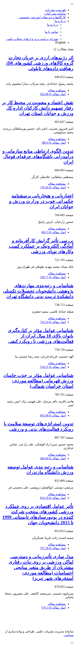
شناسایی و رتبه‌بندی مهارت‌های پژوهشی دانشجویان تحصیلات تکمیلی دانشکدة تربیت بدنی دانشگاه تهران (38, 291)
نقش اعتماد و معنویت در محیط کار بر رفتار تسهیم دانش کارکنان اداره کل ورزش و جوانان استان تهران (37, 108)
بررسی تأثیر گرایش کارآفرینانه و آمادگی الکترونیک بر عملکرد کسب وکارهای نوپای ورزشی (41, 246)
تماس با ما (51, 31)
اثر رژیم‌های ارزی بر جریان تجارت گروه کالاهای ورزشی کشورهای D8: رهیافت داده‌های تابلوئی (39, 63)
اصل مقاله (53, 94)
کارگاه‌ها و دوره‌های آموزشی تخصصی (42, 17)
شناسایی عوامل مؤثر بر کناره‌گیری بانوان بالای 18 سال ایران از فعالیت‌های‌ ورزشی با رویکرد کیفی (40, 336)
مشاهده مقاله (57, 90)
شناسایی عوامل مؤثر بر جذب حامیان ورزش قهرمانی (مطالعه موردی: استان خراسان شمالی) (38, 381)
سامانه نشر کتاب (55, 13)
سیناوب (68, 635)
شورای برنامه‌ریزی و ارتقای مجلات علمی (32, 39)
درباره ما (60, 21)
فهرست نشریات (55, 10)
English (60, 42)
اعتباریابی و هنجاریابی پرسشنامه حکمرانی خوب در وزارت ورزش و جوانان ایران (41, 201)
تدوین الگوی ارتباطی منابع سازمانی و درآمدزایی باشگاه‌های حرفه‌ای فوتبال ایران (37, 156)
